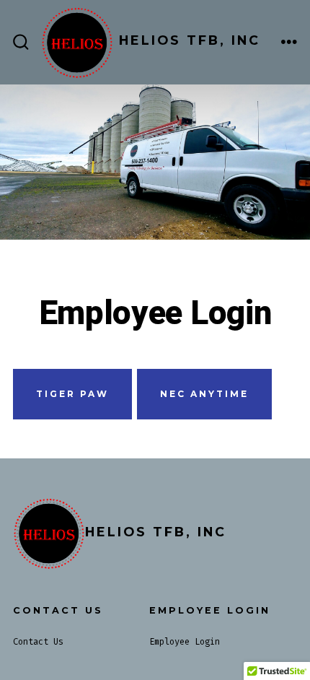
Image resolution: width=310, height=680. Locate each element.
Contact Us (38, 642)
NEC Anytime (204, 393)
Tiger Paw (72, 393)
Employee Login (184, 642)
